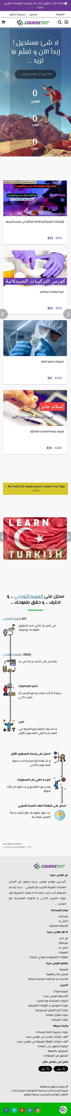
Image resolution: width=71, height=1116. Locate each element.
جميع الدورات (60, 991)
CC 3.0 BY (28, 847)
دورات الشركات (59, 1020)
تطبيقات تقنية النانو (52, 362)
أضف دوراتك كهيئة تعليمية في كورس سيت (42, 1042)
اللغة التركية (54, 550)
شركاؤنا (63, 943)
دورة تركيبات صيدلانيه (52, 292)
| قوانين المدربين (50, 1095)
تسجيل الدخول (17, 15)
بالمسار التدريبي (12, 654)
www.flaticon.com (9, 847)
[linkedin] (30, 1110)
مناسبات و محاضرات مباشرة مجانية (48, 979)
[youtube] (22, 1110)
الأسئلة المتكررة (59, 926)
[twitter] (14, 1110)
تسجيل (33, 15)
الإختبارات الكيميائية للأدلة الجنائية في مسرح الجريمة (35, 222)
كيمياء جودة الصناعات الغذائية (47, 432)
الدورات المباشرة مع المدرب (52, 1001)
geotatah (15, 844)
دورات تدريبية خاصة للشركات (52, 1032)
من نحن (63, 938)
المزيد (12, 174)
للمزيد (31, 7)
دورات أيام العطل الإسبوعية (52, 1010)
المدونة (60, 15)
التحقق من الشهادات (55, 1056)
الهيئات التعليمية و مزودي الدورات (48, 957)
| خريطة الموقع (32, 1095)
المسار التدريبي (28, 596)
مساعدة (63, 916)
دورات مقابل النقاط (57, 1015)
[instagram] (37, 1110)
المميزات (63, 952)
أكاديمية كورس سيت (55, 996)
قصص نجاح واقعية (57, 974)
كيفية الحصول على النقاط (53, 1046)
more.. (37, 491)
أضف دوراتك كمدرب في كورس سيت (47, 1037)
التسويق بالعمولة (58, 1051)
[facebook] (6, 1110)
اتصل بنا (63, 921)
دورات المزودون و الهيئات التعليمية (48, 1006)
